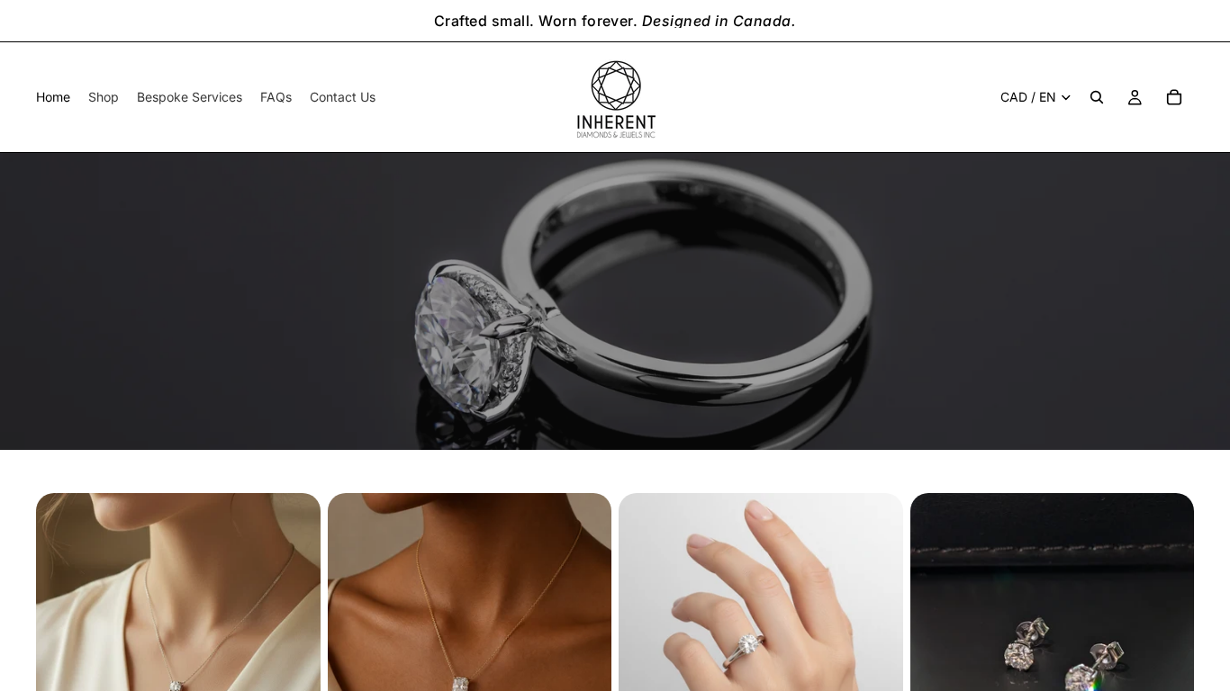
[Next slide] (294, 635)
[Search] (1097, 97)
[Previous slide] (63, 635)
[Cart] (1174, 97)
